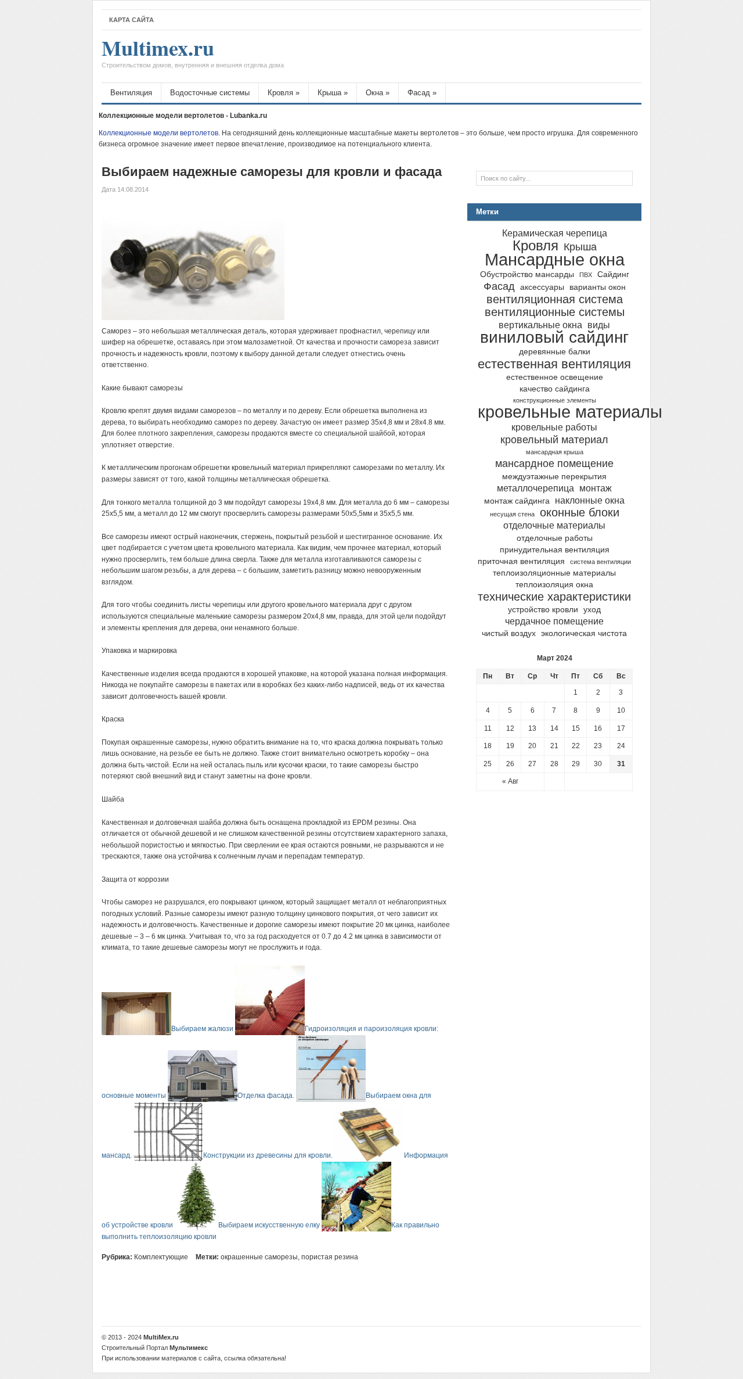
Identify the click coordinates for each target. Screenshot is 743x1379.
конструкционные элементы (554, 400)
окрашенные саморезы (259, 1257)
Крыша (333, 92)
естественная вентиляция (554, 364)
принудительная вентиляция (554, 549)
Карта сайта (131, 19)
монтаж (595, 488)
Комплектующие (161, 1257)
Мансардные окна (555, 259)
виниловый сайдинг (554, 337)
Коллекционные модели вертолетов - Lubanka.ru (183, 116)
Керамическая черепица (554, 233)
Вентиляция (131, 92)
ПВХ (585, 274)
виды (598, 324)
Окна (377, 92)
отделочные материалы (554, 525)
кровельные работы (554, 427)
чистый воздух (509, 633)
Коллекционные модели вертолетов (158, 133)
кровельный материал (554, 439)
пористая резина (329, 1257)
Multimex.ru (193, 54)
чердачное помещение (554, 621)
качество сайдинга (555, 389)
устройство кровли (543, 609)
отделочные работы (555, 538)
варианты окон (597, 287)
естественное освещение (554, 377)
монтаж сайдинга (517, 501)
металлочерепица (535, 488)
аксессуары (542, 287)
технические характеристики (554, 596)
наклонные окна (590, 500)
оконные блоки (579, 512)
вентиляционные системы (555, 312)
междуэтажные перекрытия (554, 476)
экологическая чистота (584, 633)
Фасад (422, 92)
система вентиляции (600, 561)
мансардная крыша (554, 451)
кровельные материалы (570, 411)
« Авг (510, 781)
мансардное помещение (554, 463)
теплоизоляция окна (554, 584)
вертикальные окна (540, 324)
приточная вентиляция (521, 561)
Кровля (284, 92)
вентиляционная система (554, 299)
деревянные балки (554, 351)
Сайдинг (613, 274)
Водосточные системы (210, 92)
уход (592, 609)
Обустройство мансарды (527, 274)
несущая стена (512, 514)
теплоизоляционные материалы (554, 573)
